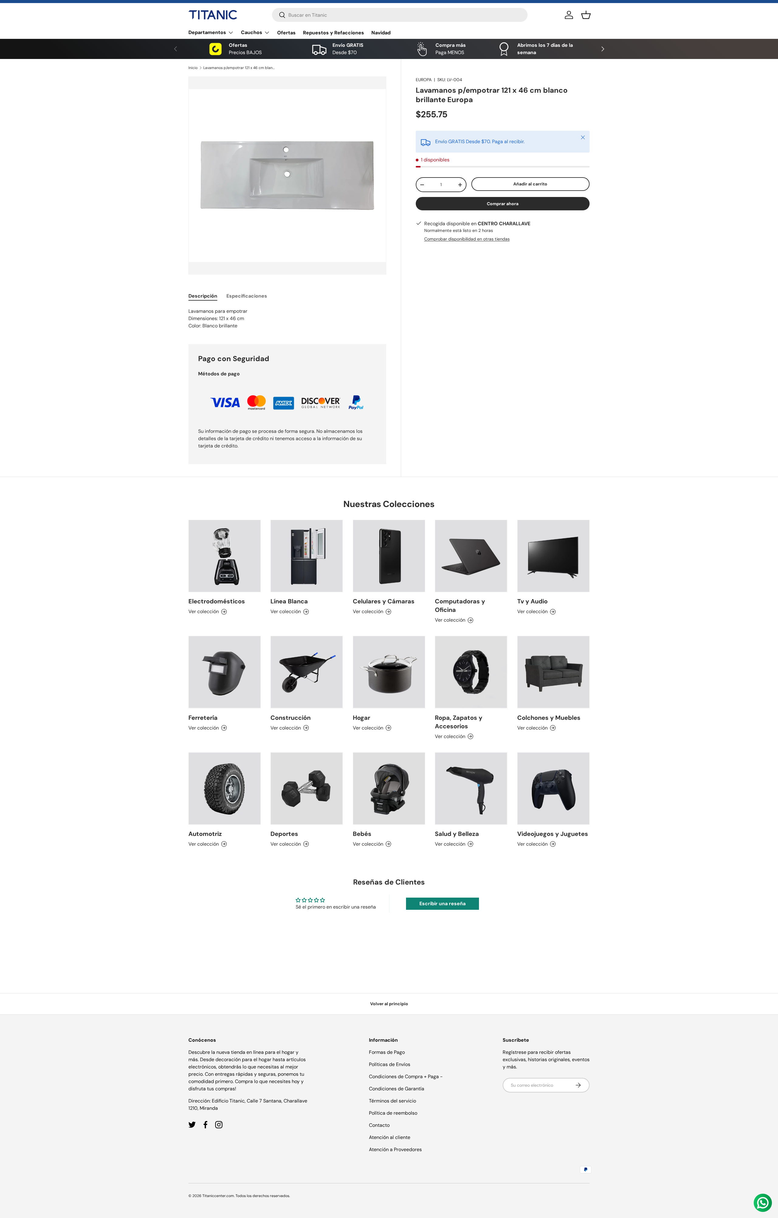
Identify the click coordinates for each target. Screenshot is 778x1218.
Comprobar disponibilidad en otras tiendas (467, 239)
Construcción (290, 718)
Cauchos (251, 32)
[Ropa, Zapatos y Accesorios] (471, 672)
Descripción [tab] (202, 296)
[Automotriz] (224, 788)
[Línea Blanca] (307, 556)
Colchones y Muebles (548, 718)
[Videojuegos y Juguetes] (553, 788)
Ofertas (286, 32)
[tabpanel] (287, 319)
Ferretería (203, 718)
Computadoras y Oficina (460, 605)
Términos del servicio (392, 1101)
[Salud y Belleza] (471, 788)
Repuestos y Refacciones (333, 32)
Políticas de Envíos (389, 1064)
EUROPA (424, 79)
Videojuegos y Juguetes (552, 834)
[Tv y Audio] (553, 556)
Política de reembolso (393, 1113)
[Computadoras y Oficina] (471, 556)
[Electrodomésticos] (224, 556)
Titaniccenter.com (218, 1195)
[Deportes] (307, 788)
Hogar (361, 718)
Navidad (381, 32)
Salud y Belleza (457, 834)
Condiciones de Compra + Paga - (406, 1076)
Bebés (362, 834)
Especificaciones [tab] (246, 296)
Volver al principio (389, 1003)
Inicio (193, 68)
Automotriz (205, 834)
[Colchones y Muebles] (553, 672)
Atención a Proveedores (395, 1149)
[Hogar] (389, 672)
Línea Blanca (289, 601)
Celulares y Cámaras (384, 601)
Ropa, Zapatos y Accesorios (458, 722)
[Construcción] (307, 672)
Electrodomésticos (216, 601)
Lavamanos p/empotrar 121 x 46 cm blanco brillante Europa (239, 68)
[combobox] (400, 15)
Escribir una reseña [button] (442, 903)
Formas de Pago (387, 1052)
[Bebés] (389, 788)
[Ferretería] (224, 672)
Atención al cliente (389, 1137)
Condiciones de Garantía (396, 1088)
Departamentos (207, 32)
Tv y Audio (532, 601)
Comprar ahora (502, 203)
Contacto (379, 1125)
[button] (586, 15)
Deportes (284, 834)
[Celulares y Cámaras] (389, 556)
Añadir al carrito (530, 184)
